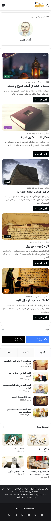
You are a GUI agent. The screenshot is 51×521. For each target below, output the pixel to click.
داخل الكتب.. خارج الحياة (35, 137)
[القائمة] (3, 6)
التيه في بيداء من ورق (37, 246)
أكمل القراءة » (41, 100)
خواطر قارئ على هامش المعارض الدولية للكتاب (39, 473)
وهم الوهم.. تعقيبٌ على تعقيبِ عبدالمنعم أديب (19, 411)
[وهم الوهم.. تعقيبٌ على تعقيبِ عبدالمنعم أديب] (40, 413)
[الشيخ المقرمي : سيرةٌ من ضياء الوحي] (40, 377)
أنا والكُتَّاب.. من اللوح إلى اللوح (32, 300)
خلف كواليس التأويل (16, 471)
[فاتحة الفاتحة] (13, 440)
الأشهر (42, 352)
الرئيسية (43, 17)
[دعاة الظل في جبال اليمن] (40, 401)
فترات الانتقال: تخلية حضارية (33, 192)
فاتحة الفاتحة (19, 448)
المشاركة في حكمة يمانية (25, 508)
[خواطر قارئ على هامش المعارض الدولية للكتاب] (38, 462)
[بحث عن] (47, 6)
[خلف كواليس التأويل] (13, 462)
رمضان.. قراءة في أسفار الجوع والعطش (28, 86)
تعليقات (9, 352)
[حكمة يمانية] (39, 5)
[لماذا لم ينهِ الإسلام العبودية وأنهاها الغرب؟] (40, 365)
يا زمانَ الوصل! (43, 448)
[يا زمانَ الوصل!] (38, 440)
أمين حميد (25, 39)
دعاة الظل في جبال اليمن (21, 397)
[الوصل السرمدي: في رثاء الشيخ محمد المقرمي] (40, 389)
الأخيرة (26, 352)
